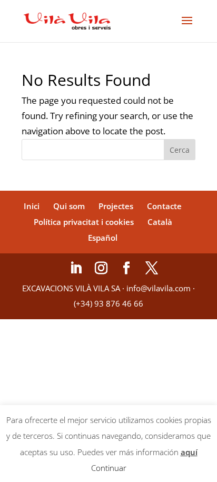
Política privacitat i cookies (84, 222)
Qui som (69, 206)
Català (159, 222)
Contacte (164, 206)
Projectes (115, 206)
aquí (189, 452)
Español (102, 237)
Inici (32, 206)
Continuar (108, 468)
